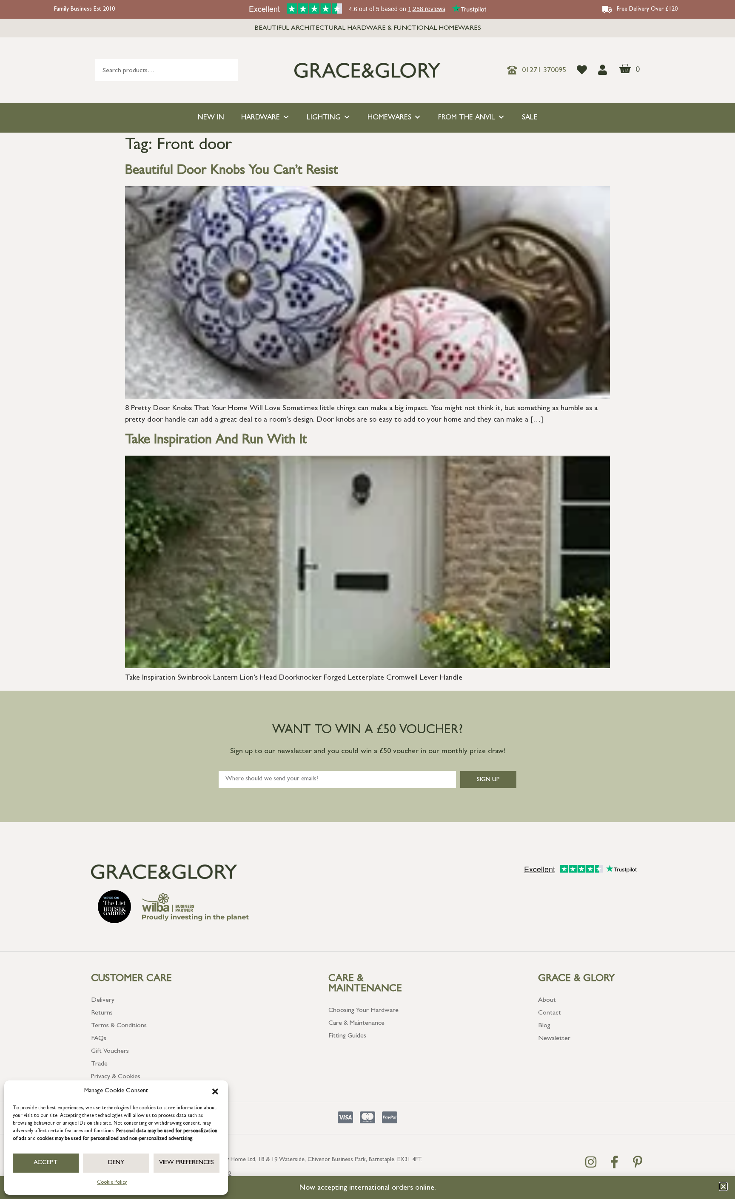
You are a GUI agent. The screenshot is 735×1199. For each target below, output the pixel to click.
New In (211, 118)
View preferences (186, 1163)
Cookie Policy (112, 1182)
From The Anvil (466, 118)
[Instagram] (590, 1162)
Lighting (324, 118)
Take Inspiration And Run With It (216, 441)
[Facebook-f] (614, 1162)
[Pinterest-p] (637, 1162)
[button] (215, 1091)
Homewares (389, 118)
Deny (116, 1163)
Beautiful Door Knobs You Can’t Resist (231, 171)
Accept (46, 1163)
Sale (530, 118)
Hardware (260, 118)
